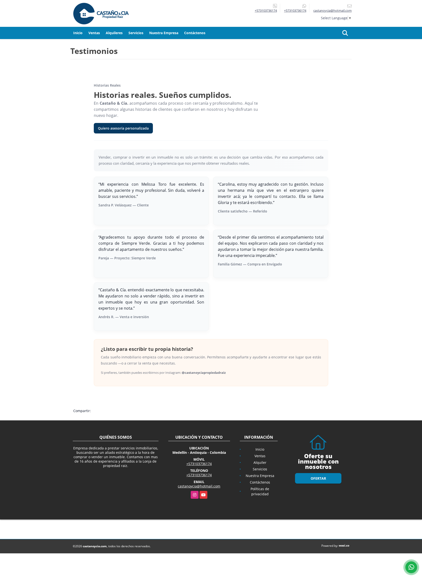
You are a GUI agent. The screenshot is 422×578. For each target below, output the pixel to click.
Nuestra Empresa (163, 32)
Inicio (78, 32)
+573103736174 (266, 10)
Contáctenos (194, 32)
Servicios (135, 32)
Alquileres (114, 32)
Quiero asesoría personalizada (123, 128)
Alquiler (259, 462)
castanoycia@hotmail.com (199, 486)
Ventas (94, 32)
